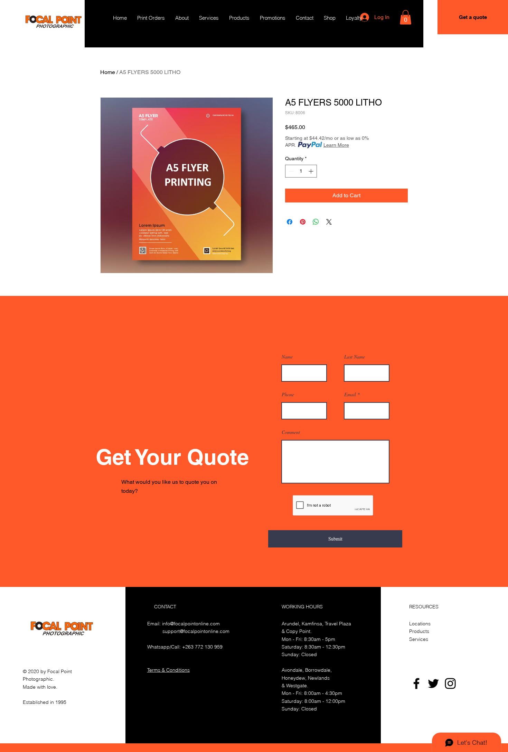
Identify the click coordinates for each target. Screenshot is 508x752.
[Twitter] (433, 683)
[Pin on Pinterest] (303, 222)
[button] (405, 17)
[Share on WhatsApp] (316, 222)
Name (287, 356)
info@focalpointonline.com (191, 623)
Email (350, 394)
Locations (420, 623)
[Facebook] (416, 683)
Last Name (354, 356)
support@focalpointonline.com (195, 631)
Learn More (336, 145)
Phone (288, 394)
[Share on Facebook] (289, 222)
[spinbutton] (301, 171)
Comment (291, 432)
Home (107, 72)
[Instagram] (450, 683)
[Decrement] (290, 171)
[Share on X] (329, 222)
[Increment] (311, 171)
